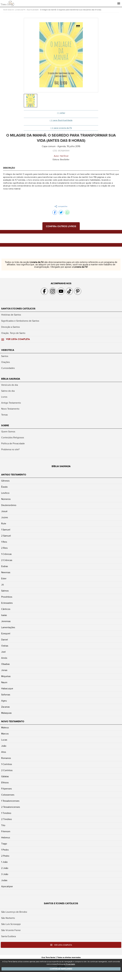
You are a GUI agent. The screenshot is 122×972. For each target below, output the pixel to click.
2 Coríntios (6, 770)
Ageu (4, 700)
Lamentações (8, 627)
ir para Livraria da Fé (62, 128)
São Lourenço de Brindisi (14, 911)
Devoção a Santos (10, 326)
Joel (3, 651)
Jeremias (6, 621)
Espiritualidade (33, 10)
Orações (5, 362)
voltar (62, 113)
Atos (3, 752)
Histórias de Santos (11, 314)
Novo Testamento (10, 408)
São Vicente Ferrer (11, 930)
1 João (4, 862)
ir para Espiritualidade (61, 120)
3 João (4, 874)
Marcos (5, 733)
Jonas (4, 670)
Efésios (5, 782)
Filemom (5, 831)
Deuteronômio (8, 505)
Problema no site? (10, 449)
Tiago (4, 843)
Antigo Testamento (11, 402)
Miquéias (6, 676)
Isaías (4, 615)
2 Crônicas (6, 560)
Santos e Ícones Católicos (18, 308)
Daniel (4, 639)
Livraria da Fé (20, 10)
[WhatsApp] (67, 212)
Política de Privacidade (13, 443)
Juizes (4, 517)
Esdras (4, 566)
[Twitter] (61, 212)
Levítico (5, 493)
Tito (3, 825)
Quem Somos (8, 431)
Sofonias (5, 694)
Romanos (6, 758)
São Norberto (8, 918)
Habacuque (7, 688)
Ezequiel (5, 633)
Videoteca (7, 350)
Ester (3, 578)
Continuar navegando (61, 969)
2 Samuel (6, 535)
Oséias (4, 645)
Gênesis (5, 480)
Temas (4, 414)
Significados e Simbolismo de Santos (20, 320)
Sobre (5, 425)
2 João (4, 868)
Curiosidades (8, 368)
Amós (4, 657)
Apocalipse (7, 886)
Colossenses (7, 794)
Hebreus (5, 837)
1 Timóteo (6, 813)
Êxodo (4, 486)
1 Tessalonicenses (10, 800)
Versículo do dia (9, 384)
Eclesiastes (7, 603)
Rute (3, 523)
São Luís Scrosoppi (11, 924)
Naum (4, 682)
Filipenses (6, 788)
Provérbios (6, 596)
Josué (4, 511)
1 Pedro (5, 849)
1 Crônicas (6, 554)
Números (6, 499)
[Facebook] (54, 212)
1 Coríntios (6, 764)
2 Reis (4, 548)
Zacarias (5, 706)
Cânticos (5, 609)
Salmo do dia (8, 390)
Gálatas (5, 776)
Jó (2, 584)
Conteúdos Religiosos (12, 437)
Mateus (5, 727)
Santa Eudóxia (8, 936)
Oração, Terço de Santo (13, 333)
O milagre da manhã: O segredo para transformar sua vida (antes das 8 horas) (70, 10)
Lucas (4, 739)
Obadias (5, 664)
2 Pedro (5, 855)
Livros (4, 396)
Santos (4, 356)
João (3, 745)
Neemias (5, 572)
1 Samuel (5, 529)
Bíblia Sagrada (10, 378)
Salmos (5, 590)
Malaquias (6, 712)
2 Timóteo (6, 819)
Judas (4, 880)
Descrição (9, 168)
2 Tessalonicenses (10, 807)
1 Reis (4, 541)
